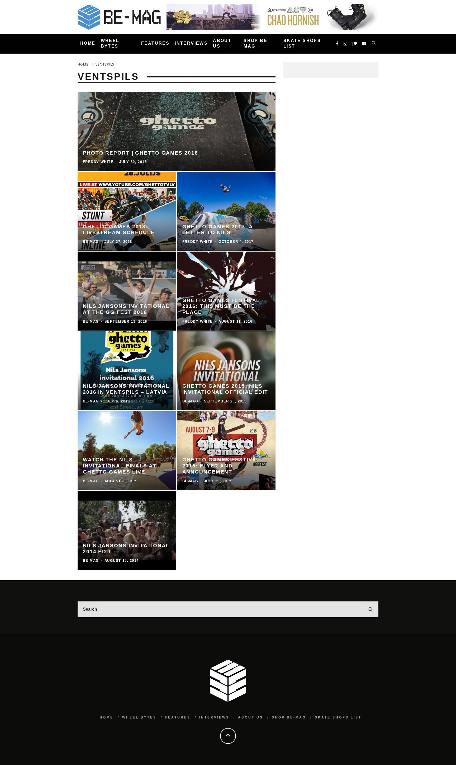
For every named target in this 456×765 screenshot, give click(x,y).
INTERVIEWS (191, 43)
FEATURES (155, 43)
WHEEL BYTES (110, 43)
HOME (88, 43)
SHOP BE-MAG (256, 43)
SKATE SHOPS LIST (302, 43)
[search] (370, 609)
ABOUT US (222, 43)
